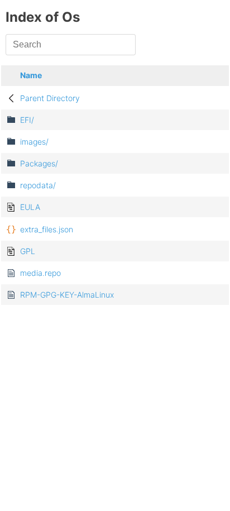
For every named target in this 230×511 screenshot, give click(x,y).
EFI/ (27, 120)
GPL (27, 251)
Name (31, 75)
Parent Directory (50, 98)
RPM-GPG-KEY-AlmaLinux (67, 294)
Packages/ (39, 163)
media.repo (40, 273)
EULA (30, 207)
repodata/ (38, 185)
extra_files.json (46, 229)
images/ (34, 141)
